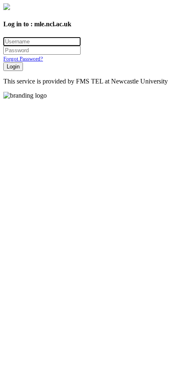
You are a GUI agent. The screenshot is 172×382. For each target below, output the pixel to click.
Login (13, 66)
